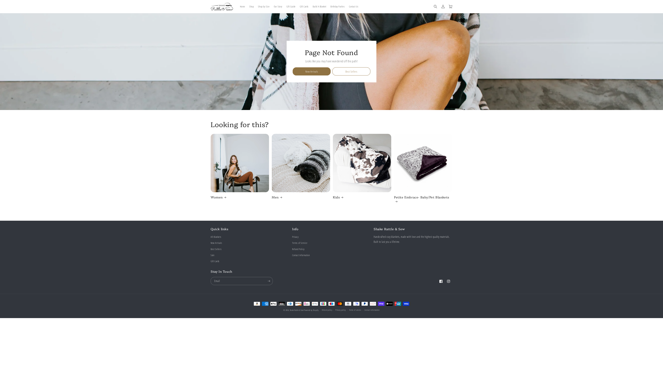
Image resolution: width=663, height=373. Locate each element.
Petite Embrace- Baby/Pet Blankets (421, 197)
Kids (336, 197)
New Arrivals (311, 71)
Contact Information (301, 255)
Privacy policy (340, 310)
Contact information (372, 310)
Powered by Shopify (311, 310)
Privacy (295, 236)
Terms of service (355, 310)
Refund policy (327, 310)
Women (217, 197)
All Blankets (216, 236)
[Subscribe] (269, 281)
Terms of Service (300, 243)
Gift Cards (215, 261)
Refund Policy (298, 249)
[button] (435, 6)
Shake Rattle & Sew (297, 310)
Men (275, 197)
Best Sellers (351, 71)
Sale (212, 255)
